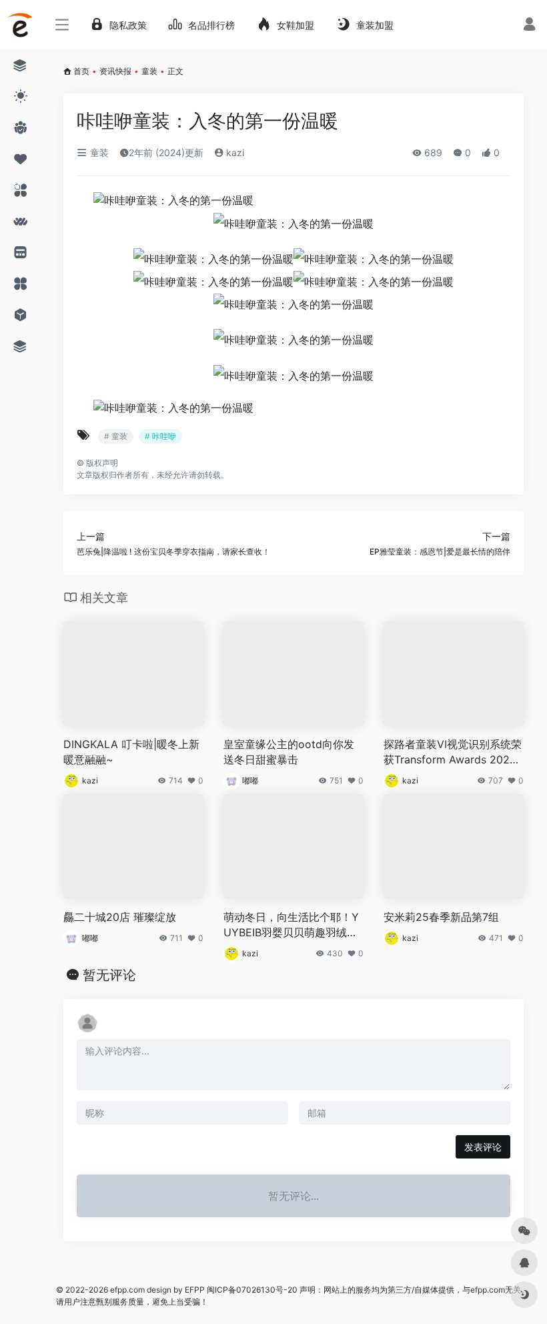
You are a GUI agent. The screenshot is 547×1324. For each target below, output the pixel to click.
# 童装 (115, 436)
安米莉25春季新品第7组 (441, 917)
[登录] (529, 26)
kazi (233, 152)
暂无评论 (109, 975)
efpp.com (127, 1290)
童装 (149, 71)
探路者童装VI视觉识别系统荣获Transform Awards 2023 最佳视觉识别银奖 (453, 752)
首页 (81, 71)
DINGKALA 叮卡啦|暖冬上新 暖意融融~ (131, 751)
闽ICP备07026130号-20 (251, 1290)
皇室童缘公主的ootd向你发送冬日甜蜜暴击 (288, 751)
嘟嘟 (250, 780)
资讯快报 (115, 71)
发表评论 (483, 1146)
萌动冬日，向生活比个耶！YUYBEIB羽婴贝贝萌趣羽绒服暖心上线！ (291, 925)
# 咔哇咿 (160, 436)
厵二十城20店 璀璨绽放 (119, 917)
